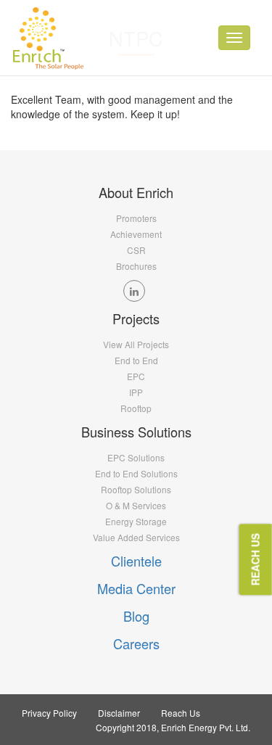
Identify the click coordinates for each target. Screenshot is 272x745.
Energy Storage (136, 521)
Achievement (136, 234)
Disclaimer (119, 713)
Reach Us (180, 713)
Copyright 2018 (126, 727)
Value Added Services (136, 537)
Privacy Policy (49, 713)
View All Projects (136, 344)
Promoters (136, 218)
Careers (136, 643)
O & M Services (136, 505)
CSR (136, 250)
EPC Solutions (136, 457)
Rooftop (136, 408)
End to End (136, 360)
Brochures (136, 266)
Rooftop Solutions (136, 489)
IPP (136, 392)
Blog (136, 615)
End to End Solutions (136, 473)
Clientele (136, 560)
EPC (136, 376)
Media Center (136, 588)
